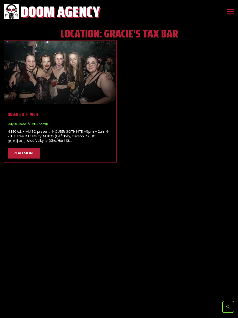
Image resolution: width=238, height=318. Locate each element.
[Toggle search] (228, 307)
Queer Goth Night (24, 114)
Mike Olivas (40, 124)
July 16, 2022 (17, 124)
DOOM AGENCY (60, 11)
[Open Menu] (230, 11)
